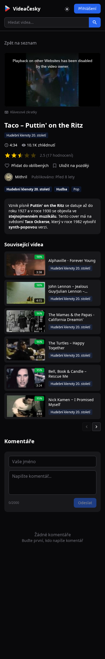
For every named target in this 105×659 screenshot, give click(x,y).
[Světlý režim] (67, 8)
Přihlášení (87, 8)
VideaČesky (26, 8)
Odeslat (85, 502)
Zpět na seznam (20, 43)
